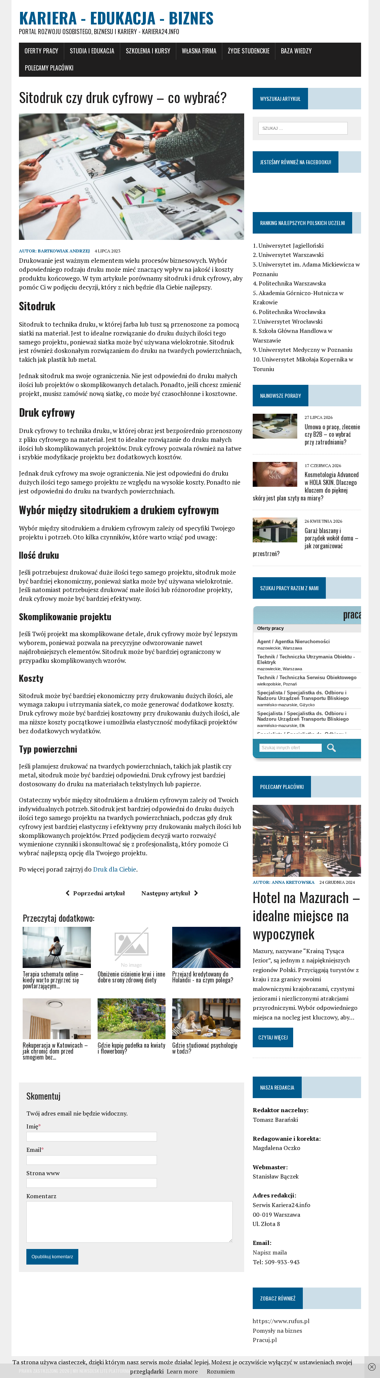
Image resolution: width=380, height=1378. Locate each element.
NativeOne (131, 1070)
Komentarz (41, 1196)
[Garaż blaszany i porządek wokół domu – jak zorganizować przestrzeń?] (275, 537)
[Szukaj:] (303, 127)
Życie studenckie (248, 50)
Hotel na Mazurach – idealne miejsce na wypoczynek (306, 915)
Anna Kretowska (293, 882)
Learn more (182, 1371)
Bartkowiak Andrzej (64, 251)
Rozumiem (221, 1371)
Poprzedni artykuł (99, 893)
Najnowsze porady (280, 395)
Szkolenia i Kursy (148, 50)
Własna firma (199, 50)
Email (33, 1150)
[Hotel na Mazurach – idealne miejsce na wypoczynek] (307, 872)
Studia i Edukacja (92, 50)
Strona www (43, 1173)
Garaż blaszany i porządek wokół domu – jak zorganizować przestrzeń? (305, 542)
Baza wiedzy (296, 50)
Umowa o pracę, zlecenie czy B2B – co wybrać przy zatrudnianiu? (332, 434)
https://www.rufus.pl (281, 1321)
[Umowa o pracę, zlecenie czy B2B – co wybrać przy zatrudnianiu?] (275, 434)
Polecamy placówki (49, 67)
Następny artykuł (165, 893)
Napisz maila (270, 1252)
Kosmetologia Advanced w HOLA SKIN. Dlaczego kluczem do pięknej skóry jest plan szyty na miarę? (306, 486)
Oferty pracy (41, 50)
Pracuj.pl (265, 1340)
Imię (32, 1126)
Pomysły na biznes (277, 1330)
